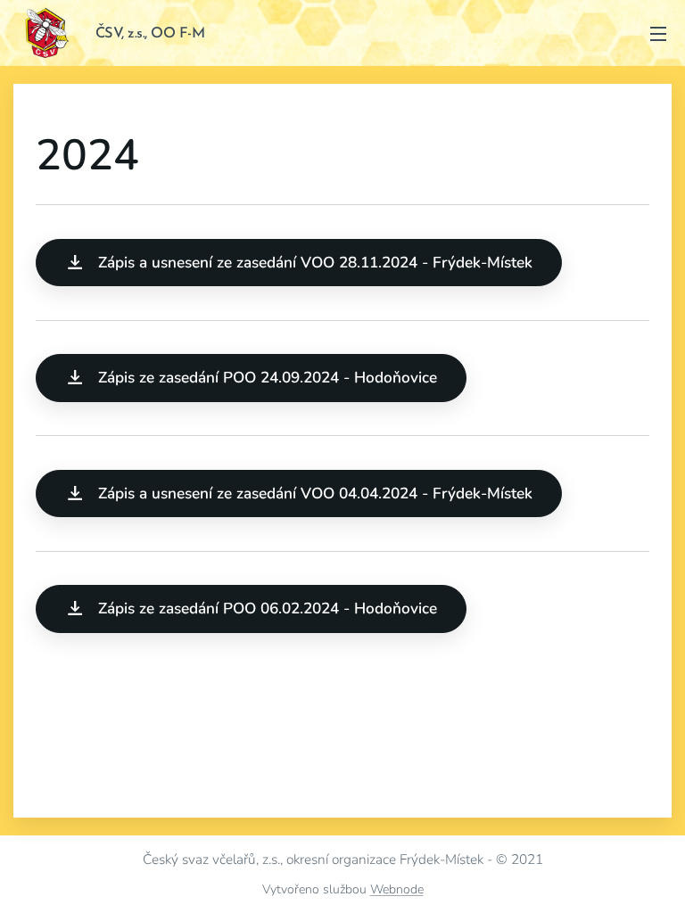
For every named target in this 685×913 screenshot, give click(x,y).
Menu (658, 33)
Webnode (397, 889)
